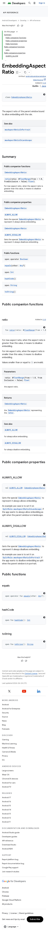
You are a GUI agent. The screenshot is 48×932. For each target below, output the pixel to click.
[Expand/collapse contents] (16, 31)
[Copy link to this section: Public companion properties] (4, 466)
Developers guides (9, 836)
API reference (11, 12)
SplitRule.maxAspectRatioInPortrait (21, 557)
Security (5, 713)
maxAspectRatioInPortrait (17, 129)
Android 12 (6, 818)
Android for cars (8, 783)
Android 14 (6, 810)
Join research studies (10, 871)
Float (31, 181)
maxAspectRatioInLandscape (18, 140)
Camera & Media (9, 752)
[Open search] (29, 3)
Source (5, 717)
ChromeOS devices (10, 779)
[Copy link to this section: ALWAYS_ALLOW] (24, 477)
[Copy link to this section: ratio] (10, 319)
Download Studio (9, 845)
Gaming (5, 739)
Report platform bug (10, 859)
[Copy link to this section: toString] (14, 634)
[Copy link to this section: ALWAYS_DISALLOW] (28, 526)
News (4, 721)
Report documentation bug (13, 863)
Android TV (6, 787)
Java (44, 86)
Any (21, 265)
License (13, 913)
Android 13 (6, 814)
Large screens (7, 770)
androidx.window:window (36, 76)
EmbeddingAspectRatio (21, 97)
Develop (23, 20)
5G (3, 760)
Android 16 (6, 801)
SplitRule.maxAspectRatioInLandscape (22, 509)
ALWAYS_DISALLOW (13, 235)
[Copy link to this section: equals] (12, 585)
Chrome (5, 892)
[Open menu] (4, 3)
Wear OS (5, 774)
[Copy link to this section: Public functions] (28, 574)
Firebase (5, 896)
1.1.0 (44, 83)
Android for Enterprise (11, 708)
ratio (7, 179)
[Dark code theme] (44, 94)
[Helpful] (18, 26)
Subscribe (35, 919)
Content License (31, 673)
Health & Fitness (8, 748)
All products (7, 904)
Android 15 (6, 805)
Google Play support (10, 867)
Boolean (24, 259)
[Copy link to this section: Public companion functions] (4, 308)
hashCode (9, 278)
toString (9, 292)
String (13, 285)
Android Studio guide (10, 832)
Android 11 (6, 822)
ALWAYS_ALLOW (11, 214)
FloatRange (25, 179)
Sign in (42, 3)
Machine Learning (9, 744)
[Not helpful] (22, 26)
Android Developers (9, 20)
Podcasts (5, 729)
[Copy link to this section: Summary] (18, 157)
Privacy (5, 756)
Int (12, 272)
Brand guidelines (26, 913)
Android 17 (6, 797)
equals (8, 265)
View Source (38, 80)
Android (5, 704)
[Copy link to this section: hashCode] (16, 610)
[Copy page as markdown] (25, 72)
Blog (4, 725)
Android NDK (7, 849)
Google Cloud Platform (11, 900)
